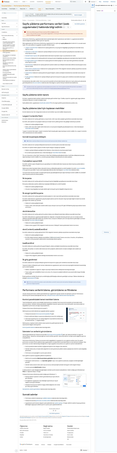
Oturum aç (113, 1)
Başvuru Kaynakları (50, 8)
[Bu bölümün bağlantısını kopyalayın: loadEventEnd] (35, 243)
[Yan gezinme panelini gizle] (16, 450)
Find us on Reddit (47, 430)
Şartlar (21, 450)
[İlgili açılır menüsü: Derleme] (19, 1)
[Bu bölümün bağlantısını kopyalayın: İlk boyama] (32, 178)
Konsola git (105, 1)
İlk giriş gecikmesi (29, 77)
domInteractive (29, 64)
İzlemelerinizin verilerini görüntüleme (31, 389)
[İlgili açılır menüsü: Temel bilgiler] (17, 8)
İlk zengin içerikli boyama (31, 60)
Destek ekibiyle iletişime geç (73, 428)
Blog (100, 1)
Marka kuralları (70, 437)
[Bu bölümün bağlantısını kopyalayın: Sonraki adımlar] (39, 395)
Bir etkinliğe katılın (47, 437)
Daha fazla (57, 1)
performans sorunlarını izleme (43, 400)
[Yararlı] (83, 20)
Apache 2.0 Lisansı (66, 416)
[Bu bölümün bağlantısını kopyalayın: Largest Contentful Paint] (44, 116)
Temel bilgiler (12, 8)
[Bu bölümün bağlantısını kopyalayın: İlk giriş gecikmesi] (38, 260)
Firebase (24, 20)
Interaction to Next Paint (31, 51)
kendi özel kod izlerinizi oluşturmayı (58, 88)
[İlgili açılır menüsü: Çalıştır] (27, 1)
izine (35, 220)
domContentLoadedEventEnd (32, 68)
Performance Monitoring (22, 6)
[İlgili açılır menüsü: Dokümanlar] (52, 1)
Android (37, 444)
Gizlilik (25, 450)
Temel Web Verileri (29, 128)
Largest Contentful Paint (31, 47)
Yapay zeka (22, 8)
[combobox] (76, 1)
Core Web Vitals (67, 170)
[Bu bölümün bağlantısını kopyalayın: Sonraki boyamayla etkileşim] (47, 137)
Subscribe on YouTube (48, 434)
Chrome (43, 444)
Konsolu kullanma (37, 83)
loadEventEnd (28, 73)
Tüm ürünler (68, 444)
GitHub (21, 437)
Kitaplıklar (22, 434)
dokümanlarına (30, 278)
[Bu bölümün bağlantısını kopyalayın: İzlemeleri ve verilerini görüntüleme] (53, 331)
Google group (70, 432)
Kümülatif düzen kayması (31, 56)
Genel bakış (4, 8)
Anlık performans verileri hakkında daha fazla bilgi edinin (60, 295)
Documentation (7, 6)
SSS (68, 439)
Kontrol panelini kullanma (29, 327)
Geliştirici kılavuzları (24, 428)
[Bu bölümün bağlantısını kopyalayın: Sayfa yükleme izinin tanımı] (50, 95)
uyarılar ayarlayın (59, 403)
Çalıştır (24, 1)
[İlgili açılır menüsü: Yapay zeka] (26, 8)
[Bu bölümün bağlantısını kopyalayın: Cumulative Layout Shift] (43, 161)
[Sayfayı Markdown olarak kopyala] (68, 27)
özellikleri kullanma (47, 398)
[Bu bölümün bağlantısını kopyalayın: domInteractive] (36, 211)
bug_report (111, 5)
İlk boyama (28, 58)
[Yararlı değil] (85, 20)
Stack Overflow (70, 430)
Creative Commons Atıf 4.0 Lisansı (45, 416)
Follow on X (45, 432)
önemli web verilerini (45, 103)
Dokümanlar (48, 1)
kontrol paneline (43, 314)
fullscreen (114, 5)
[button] (8, 23)
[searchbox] (9, 13)
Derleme (16, 1)
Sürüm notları (70, 434)
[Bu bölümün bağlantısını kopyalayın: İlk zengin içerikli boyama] (44, 193)
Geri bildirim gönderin (80, 24)
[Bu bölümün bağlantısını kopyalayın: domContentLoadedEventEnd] (48, 229)
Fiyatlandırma (40, 1)
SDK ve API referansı (24, 430)
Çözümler (32, 1)
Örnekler (59, 8)
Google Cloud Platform (59, 444)
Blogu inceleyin (46, 428)
